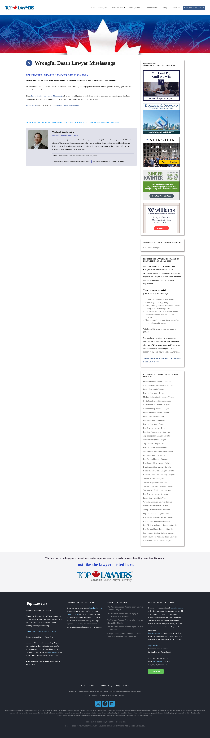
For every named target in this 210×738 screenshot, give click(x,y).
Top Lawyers (162, 614)
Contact (126, 685)
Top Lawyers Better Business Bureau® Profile (127, 691)
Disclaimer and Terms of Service (89, 691)
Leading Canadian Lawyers (111, 726)
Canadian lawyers (85, 710)
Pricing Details (134, 8)
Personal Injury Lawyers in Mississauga (47, 96)
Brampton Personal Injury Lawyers (108, 162)
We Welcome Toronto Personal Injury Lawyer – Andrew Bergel (125, 608)
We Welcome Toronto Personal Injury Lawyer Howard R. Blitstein (125, 621)
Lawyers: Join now (194, 8)
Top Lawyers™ (32, 105)
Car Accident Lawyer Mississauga (65, 105)
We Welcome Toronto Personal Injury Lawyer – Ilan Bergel (125, 628)
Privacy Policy (73, 691)
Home (83, 685)
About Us (93, 685)
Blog (165, 8)
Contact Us (176, 8)
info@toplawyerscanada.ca (157, 665)
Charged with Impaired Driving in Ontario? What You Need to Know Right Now (124, 634)
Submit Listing (106, 685)
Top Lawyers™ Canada (87, 726)
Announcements (151, 8)
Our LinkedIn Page (106, 691)
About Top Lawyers (99, 8)
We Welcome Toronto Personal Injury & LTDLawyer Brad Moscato (122, 614)
